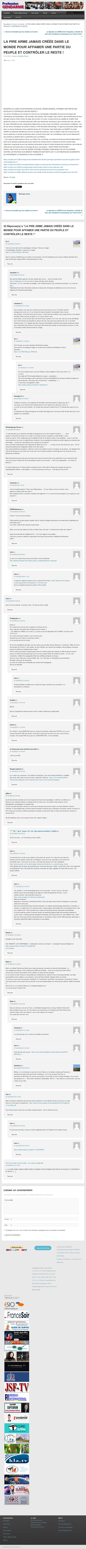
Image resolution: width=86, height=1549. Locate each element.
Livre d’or (18, 17)
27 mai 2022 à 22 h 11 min (21, 576)
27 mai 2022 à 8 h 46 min (13, 796)
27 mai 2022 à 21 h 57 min (21, 886)
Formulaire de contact (37, 1527)
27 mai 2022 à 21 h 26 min (21, 680)
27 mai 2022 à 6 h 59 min (13, 244)
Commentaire (8, 1200)
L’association (7, 17)
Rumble (12, 177)
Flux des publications (64, 1524)
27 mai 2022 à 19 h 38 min (17, 833)
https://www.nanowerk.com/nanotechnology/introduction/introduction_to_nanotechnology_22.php (39, 864)
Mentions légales (36, 1525)
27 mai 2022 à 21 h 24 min (21, 1048)
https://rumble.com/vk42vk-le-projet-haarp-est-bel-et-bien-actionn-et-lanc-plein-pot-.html (33, 167)
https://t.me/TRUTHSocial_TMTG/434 (17, 252)
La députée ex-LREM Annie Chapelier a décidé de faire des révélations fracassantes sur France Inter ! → (63, 34)
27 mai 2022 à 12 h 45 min (17, 1004)
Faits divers (35, 13)
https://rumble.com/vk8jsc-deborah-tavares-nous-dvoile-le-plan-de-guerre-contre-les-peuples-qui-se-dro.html (41, 172)
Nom (8, 1225)
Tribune (45, 13)
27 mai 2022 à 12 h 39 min (13, 964)
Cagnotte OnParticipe (42, 1248)
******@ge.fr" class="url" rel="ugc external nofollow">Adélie (33, 831)
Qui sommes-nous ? (37, 1520)
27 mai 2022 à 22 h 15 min (13, 1097)
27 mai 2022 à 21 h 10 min (21, 1030)
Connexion (61, 1521)
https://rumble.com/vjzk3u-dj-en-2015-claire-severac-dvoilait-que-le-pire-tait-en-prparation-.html (36, 169)
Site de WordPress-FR (65, 1530)
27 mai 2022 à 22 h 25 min (21, 1145)
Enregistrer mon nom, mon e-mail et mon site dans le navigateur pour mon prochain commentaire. (35, 1230)
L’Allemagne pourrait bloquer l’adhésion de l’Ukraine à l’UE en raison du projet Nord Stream (68, 1253)
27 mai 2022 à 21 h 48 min (17, 853)
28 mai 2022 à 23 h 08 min (21, 1068)
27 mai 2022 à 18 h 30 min (17, 511)
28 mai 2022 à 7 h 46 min (21, 398)
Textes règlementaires (20, 13)
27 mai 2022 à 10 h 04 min (17, 621)
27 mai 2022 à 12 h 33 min (17, 751)
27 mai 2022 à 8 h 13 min (17, 485)
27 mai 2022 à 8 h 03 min (13, 601)
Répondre (10, 264)
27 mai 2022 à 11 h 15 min (25, 367)
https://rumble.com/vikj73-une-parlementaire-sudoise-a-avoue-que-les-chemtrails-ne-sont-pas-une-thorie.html (41, 164)
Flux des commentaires (65, 1527)
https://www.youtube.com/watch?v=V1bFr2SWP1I (29, 1150)
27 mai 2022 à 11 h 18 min (17, 727)
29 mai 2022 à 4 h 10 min (13, 1165)
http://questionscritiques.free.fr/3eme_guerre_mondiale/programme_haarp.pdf (33, 561)
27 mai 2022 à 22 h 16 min (17, 1126)
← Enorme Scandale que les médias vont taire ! (21, 32)
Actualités (7, 13)
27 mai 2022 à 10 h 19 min (21, 306)
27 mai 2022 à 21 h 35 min (17, 771)
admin (28, 194)
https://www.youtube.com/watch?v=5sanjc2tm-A (33, 385)
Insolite (53, 13)
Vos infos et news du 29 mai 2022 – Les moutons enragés (23, 1163)
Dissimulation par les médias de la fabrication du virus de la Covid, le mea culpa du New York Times (44, 1274)
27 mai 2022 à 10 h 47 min (17, 702)
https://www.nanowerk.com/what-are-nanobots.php (29, 897)
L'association (7, 1530)
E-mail (8, 1219)
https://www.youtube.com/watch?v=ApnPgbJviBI (20, 946)
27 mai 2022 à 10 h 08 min (13, 935)
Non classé (6, 1534)
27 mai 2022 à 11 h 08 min (21, 341)
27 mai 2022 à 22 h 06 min (17, 554)
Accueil (14, 24)
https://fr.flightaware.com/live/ (19, 281)
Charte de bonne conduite (38, 1522)
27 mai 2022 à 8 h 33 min (17, 275)
